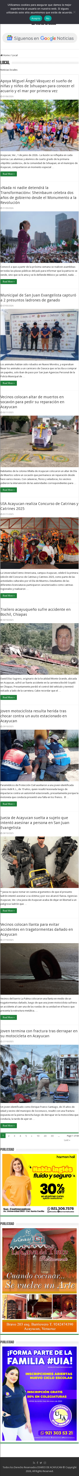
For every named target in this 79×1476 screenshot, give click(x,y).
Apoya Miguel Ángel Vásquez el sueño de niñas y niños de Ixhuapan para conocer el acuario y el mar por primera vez (37, 86)
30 (52, 1135)
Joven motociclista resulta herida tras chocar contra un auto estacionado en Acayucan (33, 716)
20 (45, 1135)
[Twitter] (41, 1463)
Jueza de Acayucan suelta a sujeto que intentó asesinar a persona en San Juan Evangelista (34, 822)
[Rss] (34, 1463)
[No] (74, 12)
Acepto (35, 18)
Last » (67, 1140)
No (48, 18)
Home (6, 55)
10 (38, 1135)
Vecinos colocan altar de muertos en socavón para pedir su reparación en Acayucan (32, 402)
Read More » (9, 174)
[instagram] (44, 1463)
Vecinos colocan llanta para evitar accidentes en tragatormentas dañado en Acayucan (36, 929)
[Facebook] (37, 1463)
